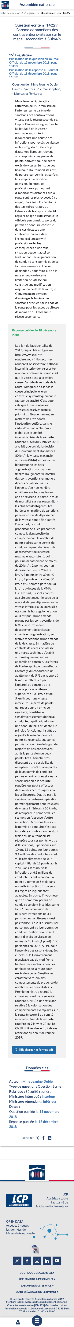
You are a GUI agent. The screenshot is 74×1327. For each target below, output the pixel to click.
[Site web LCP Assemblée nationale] (37, 1200)
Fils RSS (39, 1305)
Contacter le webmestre (20, 1305)
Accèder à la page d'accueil (5, 5)
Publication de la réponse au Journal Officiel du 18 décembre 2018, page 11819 (33, 74)
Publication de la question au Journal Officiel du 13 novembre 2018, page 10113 (34, 62)
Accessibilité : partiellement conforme (46, 1302)
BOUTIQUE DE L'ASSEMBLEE (36, 1273)
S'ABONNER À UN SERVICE (36, 1286)
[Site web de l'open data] (37, 1227)
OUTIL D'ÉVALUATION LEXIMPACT (36, 1292)
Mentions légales (15, 1302)
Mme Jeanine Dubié (37, 1081)
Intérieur (48, 1096)
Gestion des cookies (56, 1305)
